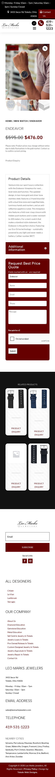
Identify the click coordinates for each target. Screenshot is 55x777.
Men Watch (21, 121)
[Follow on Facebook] (24, 561)
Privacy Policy (30, 769)
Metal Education (14, 632)
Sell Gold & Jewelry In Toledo (20, 636)
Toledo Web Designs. (27, 772)
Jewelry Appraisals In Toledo (19, 651)
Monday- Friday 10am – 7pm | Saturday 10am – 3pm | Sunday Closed (27, 4)
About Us (11, 621)
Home (9, 121)
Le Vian (10, 594)
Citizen (10, 590)
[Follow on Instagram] (30, 561)
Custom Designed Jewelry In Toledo (23, 647)
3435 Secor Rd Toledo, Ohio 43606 (23, 14)
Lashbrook (12, 598)
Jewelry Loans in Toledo (17, 639)
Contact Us (47, 14)
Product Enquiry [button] (16, 430)
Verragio (11, 602)
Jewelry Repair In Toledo (18, 654)
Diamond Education (16, 625)
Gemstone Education (16, 628)
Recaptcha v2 (14, 330)
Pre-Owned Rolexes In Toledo (20, 643)
